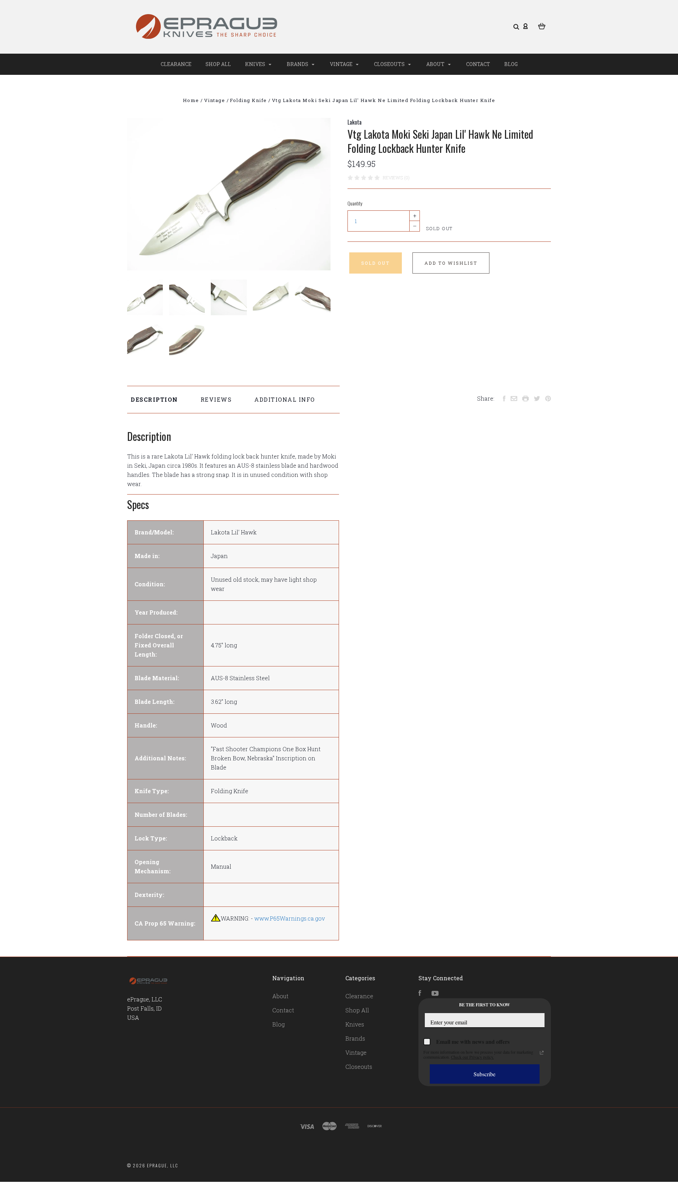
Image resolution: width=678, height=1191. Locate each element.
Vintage (341, 64)
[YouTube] (435, 993)
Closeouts (390, 64)
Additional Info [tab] (284, 399)
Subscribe (484, 1074)
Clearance (176, 64)
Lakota (354, 122)
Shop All (218, 64)
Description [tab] (154, 399)
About (436, 64)
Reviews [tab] (216, 399)
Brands (298, 64)
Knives (255, 64)
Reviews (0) (396, 177)
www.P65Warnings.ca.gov (289, 918)
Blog (511, 64)
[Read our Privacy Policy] (541, 1052)
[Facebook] (419, 993)
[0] (542, 25)
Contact (478, 64)
